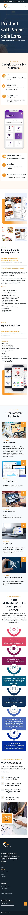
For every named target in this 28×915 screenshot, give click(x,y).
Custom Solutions (4, 871)
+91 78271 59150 (20, 1)
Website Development (5, 886)
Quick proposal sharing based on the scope (12, 798)
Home (2, 867)
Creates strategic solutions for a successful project (13, 784)
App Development (4, 888)
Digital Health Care (10, 325)
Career (2, 874)
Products (3, 869)
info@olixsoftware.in (9, 1)
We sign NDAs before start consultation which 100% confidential (13, 791)
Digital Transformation (5, 890)
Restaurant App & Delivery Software (10, 251)
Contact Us (3, 876)
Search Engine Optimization (6, 893)
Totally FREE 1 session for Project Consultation (12, 778)
